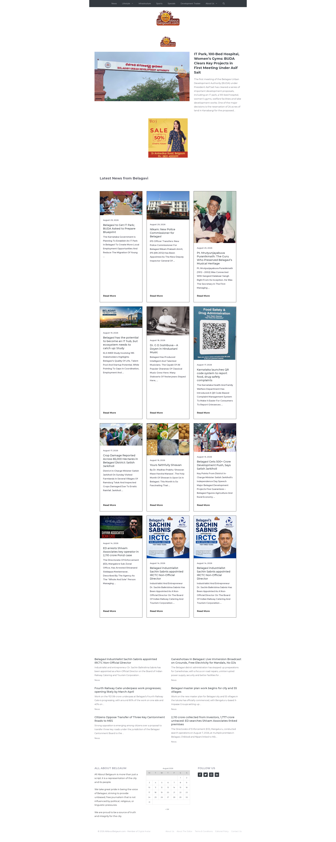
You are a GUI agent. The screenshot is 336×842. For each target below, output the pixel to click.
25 (155, 797)
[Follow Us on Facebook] (200, 775)
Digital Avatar (144, 831)
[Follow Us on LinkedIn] (217, 775)
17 (149, 792)
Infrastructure (145, 3)
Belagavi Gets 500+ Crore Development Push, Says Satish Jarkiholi (214, 465)
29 (180, 797)
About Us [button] (210, 3)
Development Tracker (190, 3)
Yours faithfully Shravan (166, 465)
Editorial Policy (222, 831)
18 (155, 792)
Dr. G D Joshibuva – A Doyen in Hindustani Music (164, 349)
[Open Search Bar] (223, 3)
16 (186, 787)
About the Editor (184, 831)
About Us (170, 831)
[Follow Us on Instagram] (211, 775)
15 (180, 787)
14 (174, 787)
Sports (159, 3)
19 (161, 792)
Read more (109, 296)
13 (168, 787)
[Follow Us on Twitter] (205, 775)
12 (161, 787)
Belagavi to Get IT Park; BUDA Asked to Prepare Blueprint (119, 228)
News (114, 3)
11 (155, 787)
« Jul (167, 809)
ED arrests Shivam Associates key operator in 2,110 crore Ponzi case (121, 552)
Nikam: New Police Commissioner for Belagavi (162, 233)
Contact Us (236, 831)
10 (149, 787)
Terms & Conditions (204, 831)
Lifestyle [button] (126, 3)
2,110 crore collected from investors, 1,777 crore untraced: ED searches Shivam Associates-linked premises (204, 721)
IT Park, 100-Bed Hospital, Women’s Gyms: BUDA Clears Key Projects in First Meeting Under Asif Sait (216, 63)
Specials (171, 3)
